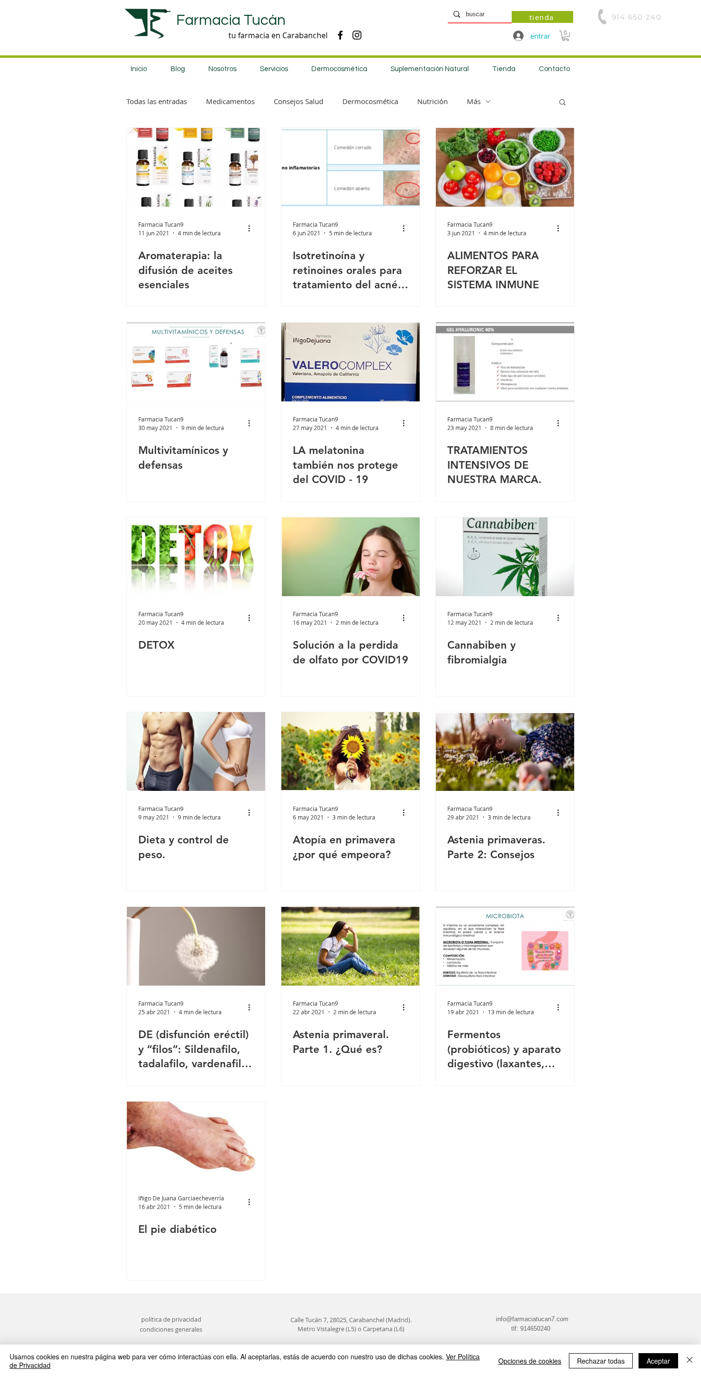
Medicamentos (230, 101)
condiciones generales (171, 1329)
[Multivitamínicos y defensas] (196, 362)
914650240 (535, 1328)
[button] (565, 36)
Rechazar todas (601, 1361)
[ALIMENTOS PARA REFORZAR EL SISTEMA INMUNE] (505, 167)
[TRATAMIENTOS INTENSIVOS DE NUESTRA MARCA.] (505, 362)
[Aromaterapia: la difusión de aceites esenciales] (196, 167)
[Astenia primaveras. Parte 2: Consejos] (505, 751)
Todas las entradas (156, 101)
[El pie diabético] (196, 1141)
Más (474, 101)
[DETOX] (196, 556)
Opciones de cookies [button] (529, 1361)
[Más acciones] (252, 228)
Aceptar (658, 1361)
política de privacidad (171, 1319)
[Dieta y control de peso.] (196, 751)
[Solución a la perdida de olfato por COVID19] (350, 556)
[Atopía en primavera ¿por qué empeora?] (350, 751)
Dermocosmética (370, 101)
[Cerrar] (689, 1360)
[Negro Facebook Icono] (340, 35)
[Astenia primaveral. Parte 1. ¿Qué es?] (350, 946)
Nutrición (432, 101)
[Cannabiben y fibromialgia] (505, 556)
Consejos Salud (298, 101)
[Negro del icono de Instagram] (357, 35)
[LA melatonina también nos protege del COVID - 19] (350, 362)
